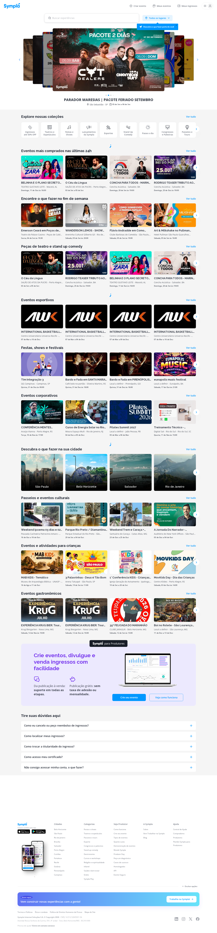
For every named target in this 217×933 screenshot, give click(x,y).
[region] (34, 918)
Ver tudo (191, 116)
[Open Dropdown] (207, 6)
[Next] (196, 129)
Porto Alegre (59, 905)
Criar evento (140, 6)
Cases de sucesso (121, 917)
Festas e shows (90, 884)
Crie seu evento (129, 794)
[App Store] (24, 886)
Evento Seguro (120, 930)
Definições (20, 922)
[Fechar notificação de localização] (176, 25)
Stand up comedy (91, 905)
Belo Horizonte (60, 884)
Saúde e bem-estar (91, 925)
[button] (157, 27)
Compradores (179, 888)
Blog (145, 892)
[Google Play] (39, 886)
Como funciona (120, 884)
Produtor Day (119, 909)
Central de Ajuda (180, 884)
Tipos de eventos (121, 892)
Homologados (119, 921)
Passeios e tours (90, 892)
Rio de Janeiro (59, 892)
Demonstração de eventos (124, 901)
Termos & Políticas (42, 916)
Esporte (87, 897)
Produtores (177, 892)
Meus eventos (164, 6)
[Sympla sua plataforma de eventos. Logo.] (12, 5)
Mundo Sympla (120, 905)
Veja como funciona (166, 794)
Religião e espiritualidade (94, 917)
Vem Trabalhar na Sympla (154, 888)
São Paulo (58, 888)
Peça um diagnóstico (122, 913)
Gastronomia (89, 909)
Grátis (86, 930)
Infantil (86, 921)
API (115, 925)
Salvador (57, 901)
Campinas (58, 930)
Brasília (57, 897)
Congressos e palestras (93, 901)
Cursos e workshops (92, 913)
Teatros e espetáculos (93, 888)
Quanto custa (119, 897)
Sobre (145, 884)
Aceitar (48, 922)
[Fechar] (61, 912)
